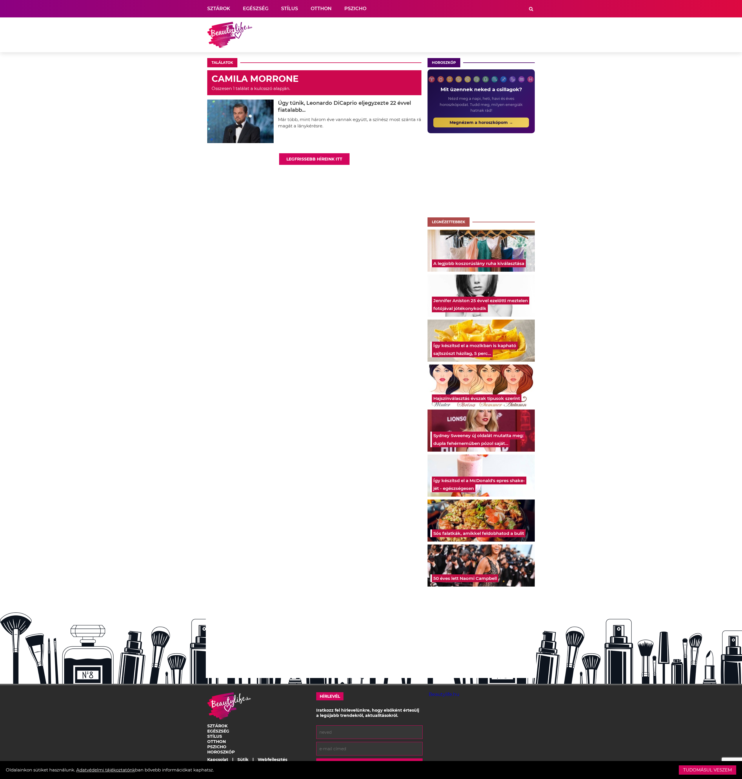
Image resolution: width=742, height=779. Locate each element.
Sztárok (218, 8)
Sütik (242, 759)
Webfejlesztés (272, 759)
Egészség (255, 8)
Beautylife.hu (444, 694)
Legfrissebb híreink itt (314, 159)
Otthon (321, 8)
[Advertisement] (429, 35)
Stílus (289, 8)
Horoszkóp (444, 62)
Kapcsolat (217, 759)
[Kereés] (531, 8)
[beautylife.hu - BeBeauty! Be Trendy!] (229, 35)
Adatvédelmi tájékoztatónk (105, 770)
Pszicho (355, 8)
